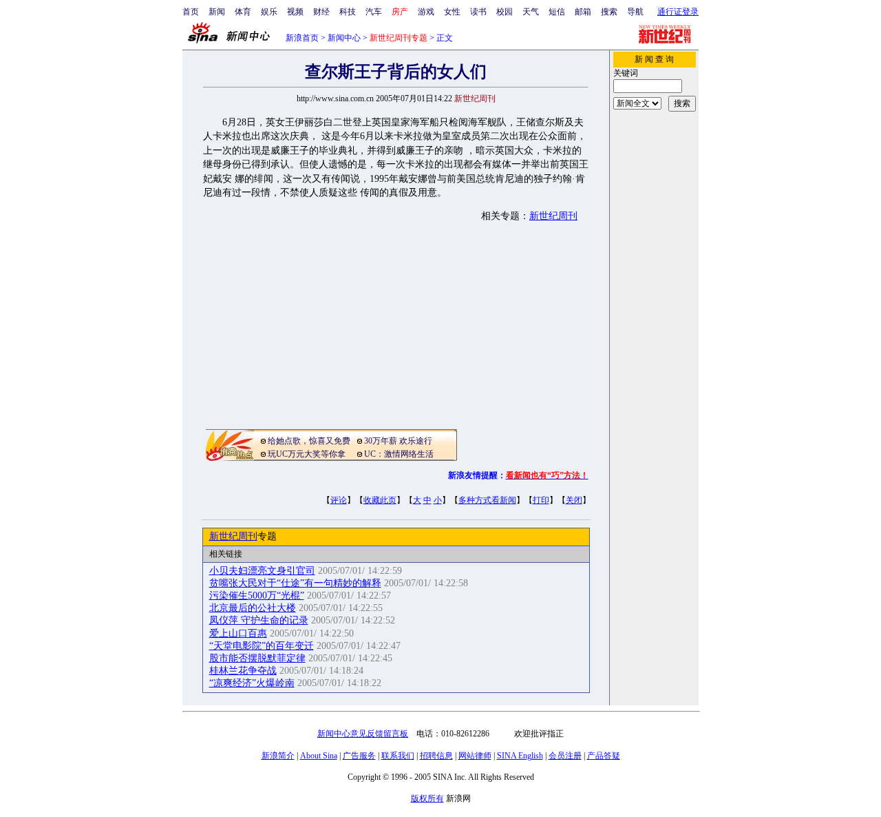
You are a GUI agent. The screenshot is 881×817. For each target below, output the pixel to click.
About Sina (318, 756)
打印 (541, 500)
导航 (635, 12)
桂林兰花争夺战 (243, 670)
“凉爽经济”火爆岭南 (252, 683)
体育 (243, 12)
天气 (530, 12)
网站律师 (474, 756)
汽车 (373, 12)
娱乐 (269, 12)
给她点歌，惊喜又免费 (309, 441)
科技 (347, 12)
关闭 (574, 500)
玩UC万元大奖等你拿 (307, 454)
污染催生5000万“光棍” (256, 595)
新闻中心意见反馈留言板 (362, 733)
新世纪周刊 (553, 216)
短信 (557, 12)
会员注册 (565, 756)
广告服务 (359, 756)
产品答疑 (603, 756)
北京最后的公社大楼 (252, 608)
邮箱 (583, 12)
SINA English (520, 756)
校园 (504, 12)
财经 (321, 12)
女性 (452, 12)
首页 (190, 12)
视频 (295, 12)
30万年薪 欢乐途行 (398, 441)
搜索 (609, 12)
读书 (478, 12)
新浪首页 (302, 38)
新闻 (217, 12)
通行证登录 (678, 12)
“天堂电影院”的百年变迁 (261, 646)
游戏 (426, 12)
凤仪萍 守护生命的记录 (258, 620)
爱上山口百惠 (238, 633)
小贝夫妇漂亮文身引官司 (262, 571)
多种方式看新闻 (487, 500)
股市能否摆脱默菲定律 (257, 658)
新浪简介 (278, 756)
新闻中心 (344, 38)
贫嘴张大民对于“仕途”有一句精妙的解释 (295, 583)
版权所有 (427, 798)
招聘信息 (436, 756)
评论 (338, 500)
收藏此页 (379, 500)
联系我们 (397, 756)
